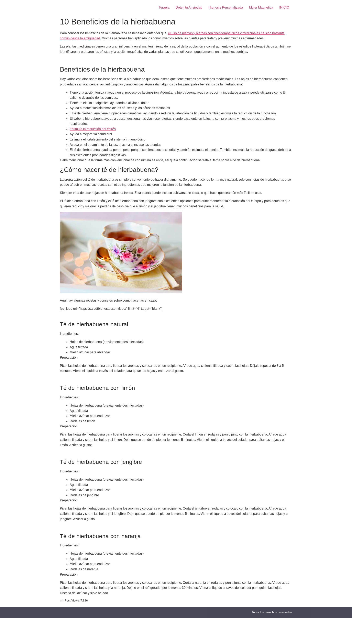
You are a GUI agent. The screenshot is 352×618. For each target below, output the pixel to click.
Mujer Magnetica (261, 7)
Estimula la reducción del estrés (93, 129)
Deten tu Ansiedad (189, 7)
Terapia (164, 7)
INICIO (284, 7)
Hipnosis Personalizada (225, 7)
